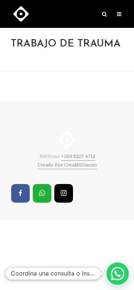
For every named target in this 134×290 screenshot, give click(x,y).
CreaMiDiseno (80, 165)
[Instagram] (63, 193)
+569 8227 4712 (78, 156)
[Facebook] (20, 193)
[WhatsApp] (42, 193)
